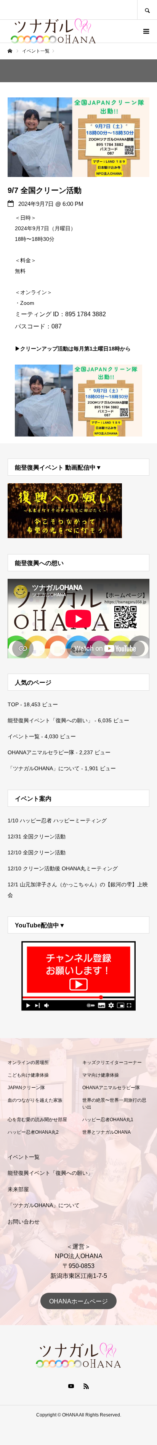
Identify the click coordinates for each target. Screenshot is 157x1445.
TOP (13, 704)
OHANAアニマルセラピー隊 (41, 752)
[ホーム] (10, 51)
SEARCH (147, 9)
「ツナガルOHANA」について (44, 768)
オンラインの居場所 (28, 1062)
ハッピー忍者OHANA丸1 (107, 1119)
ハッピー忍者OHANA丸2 (33, 1132)
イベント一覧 (24, 736)
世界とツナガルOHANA (106, 1132)
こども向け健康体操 (28, 1075)
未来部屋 (18, 1189)
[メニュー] (145, 31)
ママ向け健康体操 (100, 1075)
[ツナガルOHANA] (53, 31)
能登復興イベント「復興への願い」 (50, 720)
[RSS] (86, 1386)
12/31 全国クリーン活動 (37, 836)
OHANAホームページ (78, 1301)
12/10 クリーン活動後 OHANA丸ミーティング (63, 868)
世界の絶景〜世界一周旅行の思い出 (114, 1104)
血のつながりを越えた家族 (35, 1100)
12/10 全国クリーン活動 (37, 852)
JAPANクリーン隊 (26, 1087)
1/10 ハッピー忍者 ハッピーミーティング (57, 820)
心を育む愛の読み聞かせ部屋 (37, 1119)
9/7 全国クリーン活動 (45, 190)
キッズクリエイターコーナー (112, 1062)
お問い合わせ (24, 1222)
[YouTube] (71, 1386)
